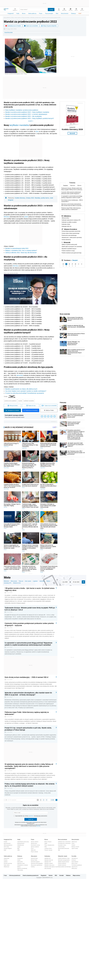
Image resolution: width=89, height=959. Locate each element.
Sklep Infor (33, 850)
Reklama (68, 875)
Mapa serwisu (76, 875)
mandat (20, 400)
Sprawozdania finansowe (63, 848)
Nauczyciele (20, 861)
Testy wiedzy (20, 870)
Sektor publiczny (32, 13)
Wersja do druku (14, 405)
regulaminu (30, 815)
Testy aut (21, 581)
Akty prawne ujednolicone (36, 865)
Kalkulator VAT (47, 861)
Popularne (65, 185)
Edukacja (73, 13)
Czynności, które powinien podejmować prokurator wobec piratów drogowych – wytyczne (71, 193)
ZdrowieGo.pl (75, 858)
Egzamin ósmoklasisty (22, 868)
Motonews (6, 581)
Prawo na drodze (25, 17)
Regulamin (43, 875)
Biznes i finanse (47, 841)
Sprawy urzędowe (35, 846)
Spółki (45, 843)
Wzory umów (74, 863)
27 (72, 264)
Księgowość (11, 13)
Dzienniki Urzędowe (35, 861)
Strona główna (7, 17)
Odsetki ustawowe (62, 865)
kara (37, 131)
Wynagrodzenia (20, 843)
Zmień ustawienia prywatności (30, 875)
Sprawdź (72, 133)
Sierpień (75, 260)
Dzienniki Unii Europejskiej (36, 863)
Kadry (17, 13)
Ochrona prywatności (14, 875)
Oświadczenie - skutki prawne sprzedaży (72, 237)
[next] (56, 800)
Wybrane (79, 185)
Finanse (73, 845)
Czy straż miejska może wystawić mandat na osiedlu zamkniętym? (25, 391)
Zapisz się (30, 819)
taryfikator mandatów (19, 125)
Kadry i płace (7, 865)
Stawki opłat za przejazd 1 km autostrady (72, 246)
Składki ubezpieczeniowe (63, 861)
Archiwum (74, 860)
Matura (19, 866)
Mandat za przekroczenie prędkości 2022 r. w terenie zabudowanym (26, 114)
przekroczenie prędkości (11, 400)
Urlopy (18, 846)
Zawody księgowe (8, 848)
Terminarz (67, 260)
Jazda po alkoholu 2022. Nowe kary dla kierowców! (21, 252)
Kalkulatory (67, 216)
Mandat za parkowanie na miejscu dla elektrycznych (21, 389)
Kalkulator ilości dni (66, 226)
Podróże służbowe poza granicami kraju (71, 252)
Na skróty (74, 856)
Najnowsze (72, 185)
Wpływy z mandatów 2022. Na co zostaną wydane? (21, 250)
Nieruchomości (64, 13)
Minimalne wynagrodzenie (64, 860)
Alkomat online (65, 218)
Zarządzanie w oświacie (22, 865)
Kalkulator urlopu (66, 224)
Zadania (5, 861)
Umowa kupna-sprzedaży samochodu (71, 231)
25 (66, 264)
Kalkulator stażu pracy (49, 865)
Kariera (50, 875)
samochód (19, 375)
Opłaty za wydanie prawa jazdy (69, 244)
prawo (26, 216)
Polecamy (63, 402)
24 (63, 264)
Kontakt (61, 875)
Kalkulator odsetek (48, 863)
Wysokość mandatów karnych (69, 248)
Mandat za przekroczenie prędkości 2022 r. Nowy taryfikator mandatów (27, 112)
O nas (5, 875)
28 (75, 264)
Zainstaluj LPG (7, 583)
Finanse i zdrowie (48, 850)
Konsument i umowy (35, 845)
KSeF (80, 13)
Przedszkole (20, 858)
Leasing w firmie (48, 848)
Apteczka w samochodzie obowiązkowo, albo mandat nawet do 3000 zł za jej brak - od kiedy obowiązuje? (71, 204)
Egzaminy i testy (21, 863)
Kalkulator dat (47, 858)
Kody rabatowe (75, 861)
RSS (56, 875)
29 (78, 264)
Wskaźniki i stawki (62, 856)
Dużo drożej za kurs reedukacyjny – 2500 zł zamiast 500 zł (72, 200)
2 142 (52, 800)
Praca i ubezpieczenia (49, 845)
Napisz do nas (31, 405)
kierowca (6, 216)
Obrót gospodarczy (8, 845)
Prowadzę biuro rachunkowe (64, 843)
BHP (18, 848)
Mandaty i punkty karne (36, 17)
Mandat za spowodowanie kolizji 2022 (16, 248)
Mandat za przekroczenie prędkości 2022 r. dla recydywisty (23, 116)
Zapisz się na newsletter (51, 405)
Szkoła (18, 860)
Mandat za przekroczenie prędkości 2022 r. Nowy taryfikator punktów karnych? (29, 118)
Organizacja (6, 858)
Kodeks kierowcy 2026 (72, 129)
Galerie (48, 581)
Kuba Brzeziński (9, 32)
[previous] (38, 800)
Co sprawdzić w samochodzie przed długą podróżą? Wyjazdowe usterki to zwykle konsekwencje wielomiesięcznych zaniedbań (71, 197)
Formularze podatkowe (77, 865)
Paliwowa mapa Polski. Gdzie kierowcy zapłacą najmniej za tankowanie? (71, 208)
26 (69, 264)
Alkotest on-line (17, 583)
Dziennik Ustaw (34, 858)
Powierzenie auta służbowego (69, 235)
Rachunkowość (7, 843)
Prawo (40, 13)
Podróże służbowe (62, 863)
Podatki (5, 841)
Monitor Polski (34, 860)
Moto (57, 13)
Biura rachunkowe (62, 839)
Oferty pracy (74, 868)
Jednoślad (42, 581)
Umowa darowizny (66, 239)
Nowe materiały (65, 314)
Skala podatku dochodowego (64, 866)
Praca (32, 848)
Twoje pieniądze (49, 13)
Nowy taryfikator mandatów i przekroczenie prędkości (21, 110)
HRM (18, 850)
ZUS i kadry (6, 846)
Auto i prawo (18, 17)
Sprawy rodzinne (34, 841)
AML (59, 850)
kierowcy (15, 266)
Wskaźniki (67, 242)
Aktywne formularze (70, 229)
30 (81, 264)
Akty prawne (34, 856)
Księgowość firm (8, 839)
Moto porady (14, 581)
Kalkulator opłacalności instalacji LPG (71, 220)
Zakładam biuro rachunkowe (64, 841)
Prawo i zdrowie (34, 851)
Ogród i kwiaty (75, 848)
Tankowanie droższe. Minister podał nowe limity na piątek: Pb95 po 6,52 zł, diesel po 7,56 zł (71, 189)
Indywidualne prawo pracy (23, 841)
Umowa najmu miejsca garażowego (70, 233)
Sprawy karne (34, 843)
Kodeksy (33, 866)
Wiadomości (74, 841)
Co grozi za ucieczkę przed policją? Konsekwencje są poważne (24, 393)
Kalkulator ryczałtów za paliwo (69, 222)
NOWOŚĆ (72, 127)
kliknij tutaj (38, 825)
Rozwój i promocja (8, 863)
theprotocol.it (74, 866)
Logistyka (35, 581)
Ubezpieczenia (20, 845)
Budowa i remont (75, 846)
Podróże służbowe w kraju (68, 250)
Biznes (23, 13)
